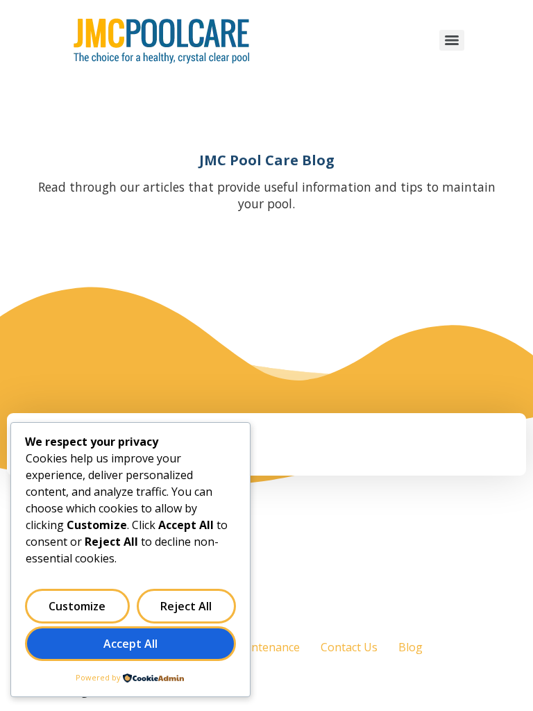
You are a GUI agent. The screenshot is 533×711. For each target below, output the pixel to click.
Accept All (130, 643)
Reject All (186, 606)
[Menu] (451, 40)
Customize (77, 606)
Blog (410, 647)
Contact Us (349, 647)
